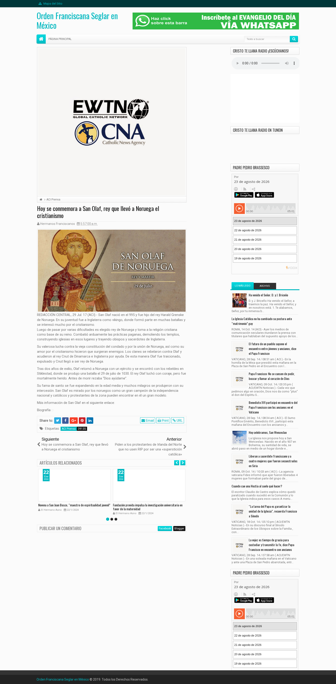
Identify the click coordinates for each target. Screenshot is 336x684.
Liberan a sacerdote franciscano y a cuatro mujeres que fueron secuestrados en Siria (273, 461)
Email (149, 420)
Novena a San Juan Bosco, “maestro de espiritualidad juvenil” (74, 504)
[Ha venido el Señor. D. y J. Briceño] (239, 300)
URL (179, 420)
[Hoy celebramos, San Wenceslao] (239, 438)
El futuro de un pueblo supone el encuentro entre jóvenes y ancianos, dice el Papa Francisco (272, 348)
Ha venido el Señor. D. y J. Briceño (268, 294)
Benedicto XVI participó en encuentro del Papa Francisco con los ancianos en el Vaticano (273, 407)
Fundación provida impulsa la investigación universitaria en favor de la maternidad (147, 506)
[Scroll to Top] (168, 678)
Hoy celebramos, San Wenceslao (268, 432)
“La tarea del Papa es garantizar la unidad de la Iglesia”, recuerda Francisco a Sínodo (273, 511)
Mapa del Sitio (52, 3)
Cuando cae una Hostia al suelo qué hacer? (257, 486)
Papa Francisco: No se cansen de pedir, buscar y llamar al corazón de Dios (272, 376)
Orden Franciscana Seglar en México (77, 20)
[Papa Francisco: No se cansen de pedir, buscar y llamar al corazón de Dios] (239, 379)
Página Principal (60, 39)
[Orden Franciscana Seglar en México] (41, 39)
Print (165, 420)
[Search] (294, 39)
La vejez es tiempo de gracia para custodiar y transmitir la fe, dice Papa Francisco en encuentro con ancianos (271, 544)
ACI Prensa (69, 428)
